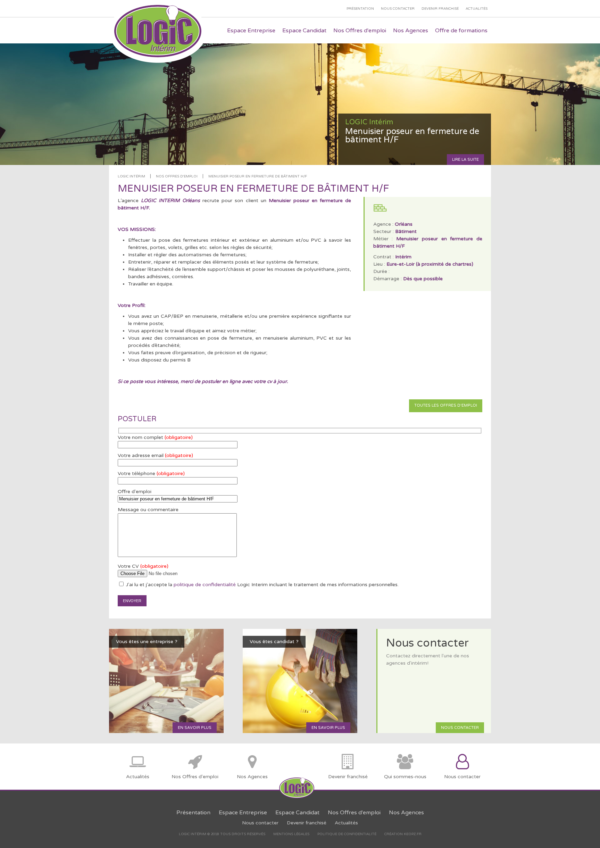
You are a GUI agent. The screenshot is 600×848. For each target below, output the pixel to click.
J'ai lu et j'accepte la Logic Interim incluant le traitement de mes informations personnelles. (262, 585)
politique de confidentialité (205, 585)
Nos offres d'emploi (177, 176)
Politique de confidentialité (346, 834)
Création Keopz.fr (403, 834)
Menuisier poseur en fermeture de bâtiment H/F (257, 176)
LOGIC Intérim (131, 176)
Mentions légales (291, 834)
